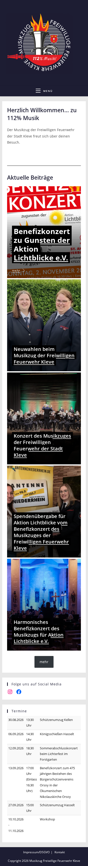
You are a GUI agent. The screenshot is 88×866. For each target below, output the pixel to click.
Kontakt (60, 852)
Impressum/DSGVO (36, 852)
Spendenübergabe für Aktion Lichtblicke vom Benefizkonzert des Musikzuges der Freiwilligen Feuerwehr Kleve (41, 532)
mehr (16, 270)
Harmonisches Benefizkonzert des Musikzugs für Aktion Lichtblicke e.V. (39, 631)
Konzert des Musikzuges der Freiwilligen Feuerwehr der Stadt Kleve (42, 445)
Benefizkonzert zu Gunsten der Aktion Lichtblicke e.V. (42, 244)
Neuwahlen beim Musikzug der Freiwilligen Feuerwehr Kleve (44, 355)
